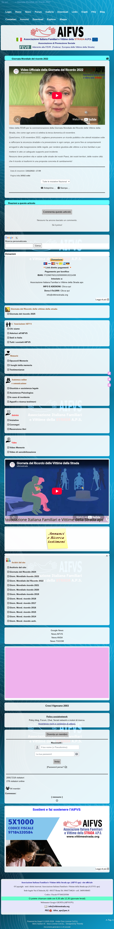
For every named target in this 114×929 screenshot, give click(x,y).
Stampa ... (65, 188)
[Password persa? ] (57, 767)
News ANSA (57, 637)
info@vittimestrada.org (57, 295)
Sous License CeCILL (55, 924)
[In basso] (109, 385)
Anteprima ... (49, 188)
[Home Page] (57, 31)
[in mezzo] (109, 379)
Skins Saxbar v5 (38, 924)
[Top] (109, 373)
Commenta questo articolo (57, 212)
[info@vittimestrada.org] (46, 906)
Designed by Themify (74, 924)
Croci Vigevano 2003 (57, 705)
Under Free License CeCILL (67, 921)
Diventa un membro (57, 734)
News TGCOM (57, 641)
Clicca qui (66, 286)
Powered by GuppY (35, 921)
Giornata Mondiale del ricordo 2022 (30, 58)
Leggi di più (101, 299)
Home (11, 2)
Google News (57, 630)
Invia (57, 761)
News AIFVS (57, 634)
